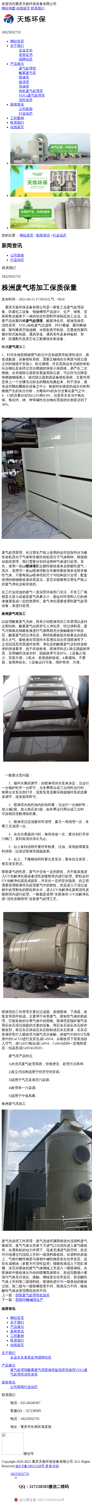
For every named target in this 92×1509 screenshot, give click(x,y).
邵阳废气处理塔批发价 (32, 1295)
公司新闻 (26, 109)
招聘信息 (26, 59)
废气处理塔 (27, 68)
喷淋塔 (24, 77)
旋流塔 (24, 82)
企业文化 (26, 50)
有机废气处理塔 (31, 91)
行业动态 (26, 113)
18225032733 (19, 1474)
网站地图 (8, 8)
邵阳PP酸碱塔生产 (29, 1300)
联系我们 (38, 8)
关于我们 (17, 46)
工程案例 (17, 118)
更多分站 (52, 1466)
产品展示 (17, 64)
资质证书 (26, 55)
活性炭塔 (26, 100)
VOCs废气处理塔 (32, 95)
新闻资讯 (17, 104)
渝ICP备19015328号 (30, 1466)
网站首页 (17, 41)
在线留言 (23, 8)
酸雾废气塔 (27, 73)
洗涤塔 (24, 86)
